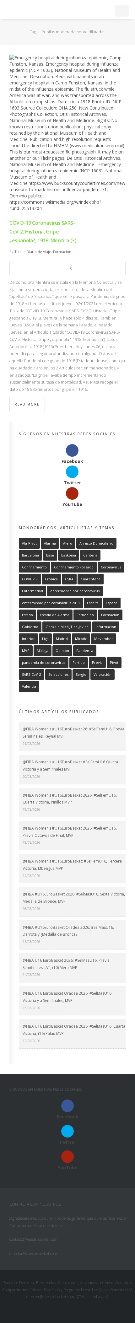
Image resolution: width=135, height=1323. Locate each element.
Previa (97, 662)
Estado (27, 614)
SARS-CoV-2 (31, 674)
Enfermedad (32, 591)
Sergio (81, 674)
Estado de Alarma (54, 614)
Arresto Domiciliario (96, 543)
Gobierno (30, 626)
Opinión (62, 650)
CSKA (69, 579)
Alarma (50, 543)
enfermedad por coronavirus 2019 (51, 602)
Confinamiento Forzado (74, 567)
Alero (67, 543)
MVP (26, 650)
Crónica (51, 579)
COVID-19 (30, 579)
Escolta (93, 602)
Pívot (114, 662)
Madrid (62, 638)
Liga (45, 638)
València (29, 686)
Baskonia (68, 555)
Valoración (102, 674)
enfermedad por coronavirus (75, 591)
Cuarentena (90, 579)
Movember (103, 638)
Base (50, 555)
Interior (28, 638)
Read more (27, 404)
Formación (62, 251)
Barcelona (30, 555)
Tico (18, 251)
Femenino (85, 614)
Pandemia (84, 650)
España (111, 602)
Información (105, 626)
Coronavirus (111, 567)
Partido (79, 662)
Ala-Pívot (29, 543)
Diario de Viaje (39, 251)
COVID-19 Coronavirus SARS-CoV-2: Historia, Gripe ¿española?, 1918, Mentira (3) (42, 231)
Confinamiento (34, 567)
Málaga (42, 650)
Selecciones (58, 674)
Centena (90, 555)
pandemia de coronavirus (43, 662)
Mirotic (81, 638)
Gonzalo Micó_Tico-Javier (67, 626)
